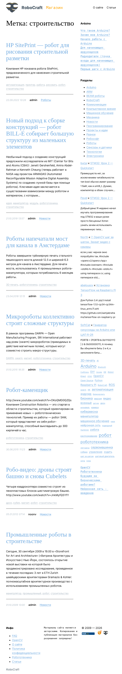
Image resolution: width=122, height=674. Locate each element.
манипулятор (20, 203)
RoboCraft (32, 7)
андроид (85, 393)
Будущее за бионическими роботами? (91, 480)
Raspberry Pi (88, 384)
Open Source (86, 380)
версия (98, 398)
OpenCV (98, 376)
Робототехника (91, 471)
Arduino (91, 87)
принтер (30, 84)
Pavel (83, 198)
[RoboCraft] (105, 634)
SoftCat (85, 325)
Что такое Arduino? (95, 30)
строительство (15, 88)
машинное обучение (94, 421)
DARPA (10, 358)
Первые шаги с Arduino (97, 69)
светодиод (84, 448)
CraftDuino (84, 372)
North (84, 237)
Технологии (94, 151)
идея (9, 203)
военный (86, 402)
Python (99, 380)
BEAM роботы (95, 95)
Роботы (46, 100)
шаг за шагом (87, 456)
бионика (86, 398)
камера (95, 407)
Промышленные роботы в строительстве (38, 537)
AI (98, 360)
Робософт (92, 138)
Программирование (99, 125)
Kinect (83, 376)
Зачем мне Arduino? (95, 34)
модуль (34, 203)
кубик (16, 502)
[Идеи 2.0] (99, 634)
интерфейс (85, 407)
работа (41, 84)
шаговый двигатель (105, 456)
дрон (9, 502)
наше (113, 421)
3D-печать (12, 284)
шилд (82, 461)
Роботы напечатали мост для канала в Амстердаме (38, 242)
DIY (92, 371)
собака (83, 452)
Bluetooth (102, 367)
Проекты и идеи (97, 130)
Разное (91, 134)
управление (95, 451)
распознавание (88, 436)
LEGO (89, 376)
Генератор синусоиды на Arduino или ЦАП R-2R (97, 329)
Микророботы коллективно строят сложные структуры (40, 319)
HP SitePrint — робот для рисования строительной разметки (37, 52)
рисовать (51, 84)
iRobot (111, 372)
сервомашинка (102, 447)
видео (107, 398)
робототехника (49, 203)
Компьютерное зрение (101, 108)
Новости (44, 218)
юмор (88, 461)
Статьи (16, 661)
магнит (28, 358)
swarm (19, 358)
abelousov (86, 285)
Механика (92, 117)
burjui (83, 163)
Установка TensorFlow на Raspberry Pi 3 (98, 290)
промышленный (32, 593)
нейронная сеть (90, 425)
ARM (89, 91)
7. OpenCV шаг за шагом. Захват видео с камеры (97, 242)
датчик (96, 403)
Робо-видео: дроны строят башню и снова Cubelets (39, 473)
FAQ (14, 635)
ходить (108, 451)
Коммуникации (96, 104)
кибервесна (89, 411)
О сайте (17, 644)
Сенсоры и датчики (99, 147)
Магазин (54, 7)
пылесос (84, 430)
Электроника (95, 155)
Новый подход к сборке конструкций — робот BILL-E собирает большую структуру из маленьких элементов (40, 133)
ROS (112, 385)
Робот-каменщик (27, 390)
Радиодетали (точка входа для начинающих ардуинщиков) (97, 60)
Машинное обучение (99, 113)
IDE (105, 372)
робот (61, 84)
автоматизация (15, 84)
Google (99, 372)
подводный (107, 425)
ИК (89, 390)
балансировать (99, 394)
